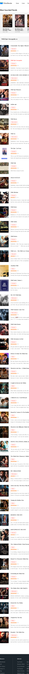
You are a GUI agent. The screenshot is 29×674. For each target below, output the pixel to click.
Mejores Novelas (20, 671)
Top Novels (19, 661)
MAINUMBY (17, 31)
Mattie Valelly (5, 31)
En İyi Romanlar (20, 666)
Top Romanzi (20, 668)
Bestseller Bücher (21, 664)
